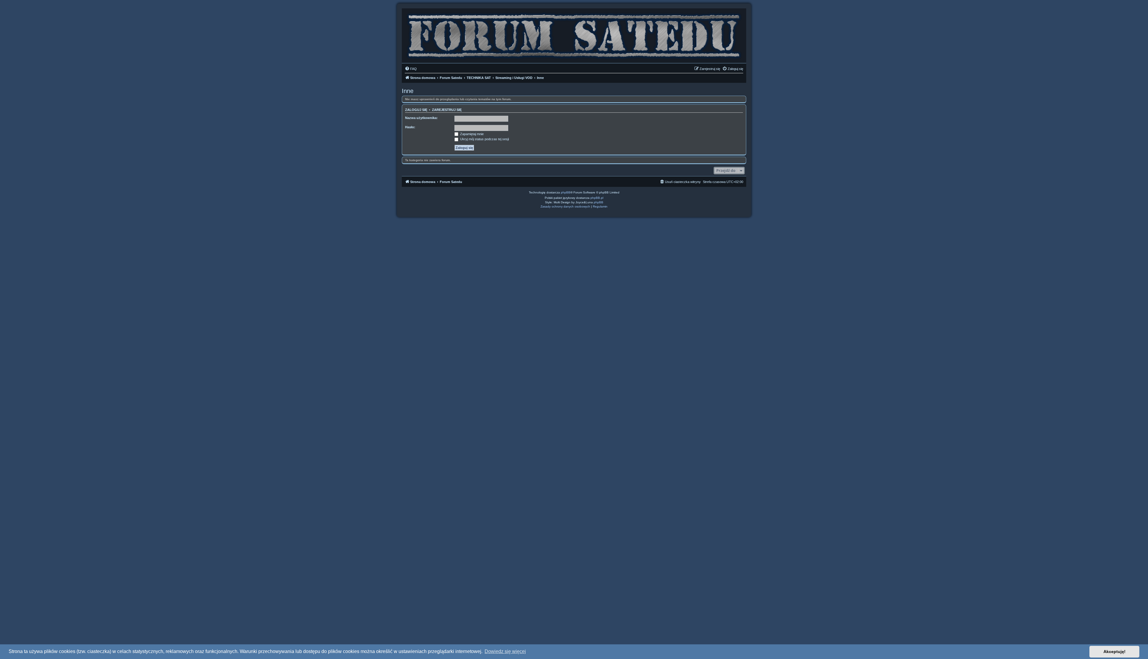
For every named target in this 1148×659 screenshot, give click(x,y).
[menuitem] (411, 68)
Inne (407, 91)
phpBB (565, 192)
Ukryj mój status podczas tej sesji (484, 139)
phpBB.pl (596, 197)
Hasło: (410, 127)
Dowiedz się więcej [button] (505, 651)
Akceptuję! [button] (1114, 651)
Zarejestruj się (447, 110)
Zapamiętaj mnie (471, 134)
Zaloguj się (416, 110)
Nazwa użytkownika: (421, 118)
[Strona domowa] (574, 34)
